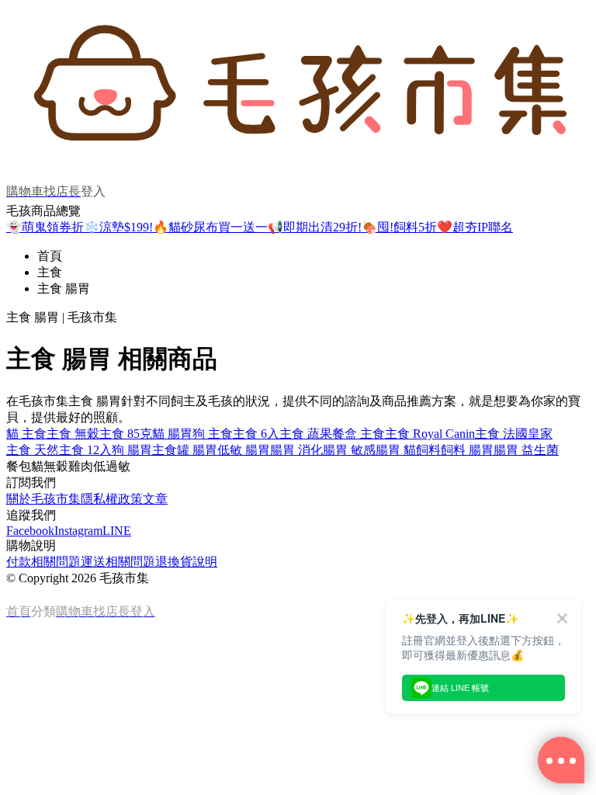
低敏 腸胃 (243, 450)
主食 (49, 272)
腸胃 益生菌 (526, 450)
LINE (116, 530)
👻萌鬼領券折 (45, 227)
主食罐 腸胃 (184, 450)
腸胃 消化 (296, 450)
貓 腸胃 (172, 433)
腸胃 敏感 (349, 450)
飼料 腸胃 (467, 450)
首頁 (49, 255)
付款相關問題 (43, 561)
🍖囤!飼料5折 (399, 227)
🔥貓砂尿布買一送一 (210, 227)
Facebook (30, 530)
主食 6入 (256, 433)
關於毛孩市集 (43, 498)
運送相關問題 (118, 561)
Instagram (78, 530)
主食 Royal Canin (430, 433)
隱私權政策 (112, 498)
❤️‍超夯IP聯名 (475, 227)
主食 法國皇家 (514, 433)
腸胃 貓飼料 (408, 450)
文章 (155, 498)
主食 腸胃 (63, 288)
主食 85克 (125, 433)
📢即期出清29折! (315, 227)
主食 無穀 (73, 433)
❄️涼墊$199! (118, 227)
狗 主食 (212, 433)
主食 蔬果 (305, 433)
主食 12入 (85, 450)
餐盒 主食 (358, 433)
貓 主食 (26, 433)
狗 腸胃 (132, 450)
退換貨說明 (186, 561)
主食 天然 (32, 450)
